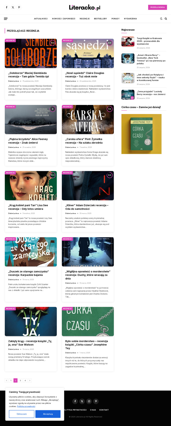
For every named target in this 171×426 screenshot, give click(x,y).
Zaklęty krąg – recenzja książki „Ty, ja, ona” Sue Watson (30, 343)
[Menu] (5, 19)
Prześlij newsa (157, 7)
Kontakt (104, 410)
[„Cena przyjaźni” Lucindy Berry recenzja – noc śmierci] (127, 95)
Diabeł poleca (13, 81)
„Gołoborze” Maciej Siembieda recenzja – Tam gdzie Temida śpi (28, 75)
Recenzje (85, 19)
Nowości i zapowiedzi (63, 19)
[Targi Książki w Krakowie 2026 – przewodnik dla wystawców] (127, 42)
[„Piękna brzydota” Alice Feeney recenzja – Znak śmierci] (31, 119)
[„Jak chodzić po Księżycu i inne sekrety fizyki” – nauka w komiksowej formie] (127, 78)
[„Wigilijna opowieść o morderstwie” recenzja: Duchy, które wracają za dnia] (88, 251)
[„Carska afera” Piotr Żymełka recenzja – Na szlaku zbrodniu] (88, 119)
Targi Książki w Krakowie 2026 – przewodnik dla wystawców (149, 41)
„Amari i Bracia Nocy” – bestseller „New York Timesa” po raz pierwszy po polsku (151, 59)
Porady (116, 19)
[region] (34, 404)
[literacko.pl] (85, 7)
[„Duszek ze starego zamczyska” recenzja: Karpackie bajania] (31, 251)
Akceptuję (48, 414)
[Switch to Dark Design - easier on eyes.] (161, 18)
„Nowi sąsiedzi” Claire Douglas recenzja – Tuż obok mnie (84, 75)
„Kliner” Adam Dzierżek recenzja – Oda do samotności (86, 207)
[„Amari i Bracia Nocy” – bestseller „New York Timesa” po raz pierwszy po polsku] (127, 58)
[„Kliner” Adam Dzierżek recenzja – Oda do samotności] (88, 185)
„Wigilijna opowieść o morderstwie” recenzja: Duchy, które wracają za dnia (87, 275)
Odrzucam (22, 414)
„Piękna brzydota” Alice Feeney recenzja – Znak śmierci (28, 141)
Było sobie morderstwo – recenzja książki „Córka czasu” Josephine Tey (86, 345)
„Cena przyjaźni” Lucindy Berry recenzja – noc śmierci (151, 93)
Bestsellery (100, 19)
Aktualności (41, 19)
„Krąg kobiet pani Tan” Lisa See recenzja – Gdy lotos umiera (28, 207)
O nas (93, 410)
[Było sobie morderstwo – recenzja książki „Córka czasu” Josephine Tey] (88, 321)
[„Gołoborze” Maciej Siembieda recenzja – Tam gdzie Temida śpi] (31, 53)
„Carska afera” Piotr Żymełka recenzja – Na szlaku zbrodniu (84, 141)
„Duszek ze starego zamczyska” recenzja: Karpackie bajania (28, 273)
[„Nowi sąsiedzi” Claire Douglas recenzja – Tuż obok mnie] (88, 53)
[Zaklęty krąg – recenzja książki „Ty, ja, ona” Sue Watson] (31, 321)
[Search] (165, 19)
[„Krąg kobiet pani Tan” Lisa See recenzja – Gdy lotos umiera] (31, 185)
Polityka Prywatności (74, 410)
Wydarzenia (130, 19)
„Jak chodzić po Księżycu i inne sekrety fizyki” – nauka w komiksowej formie (151, 77)
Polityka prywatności (26, 406)
